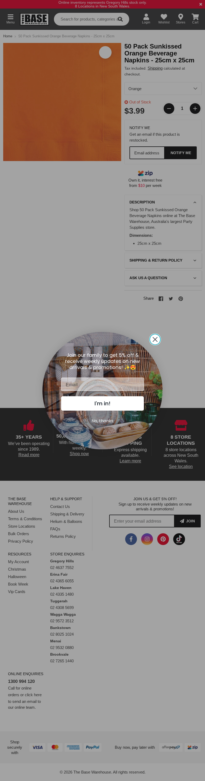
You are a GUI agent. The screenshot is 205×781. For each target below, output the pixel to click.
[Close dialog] (155, 339)
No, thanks (102, 421)
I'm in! (102, 403)
